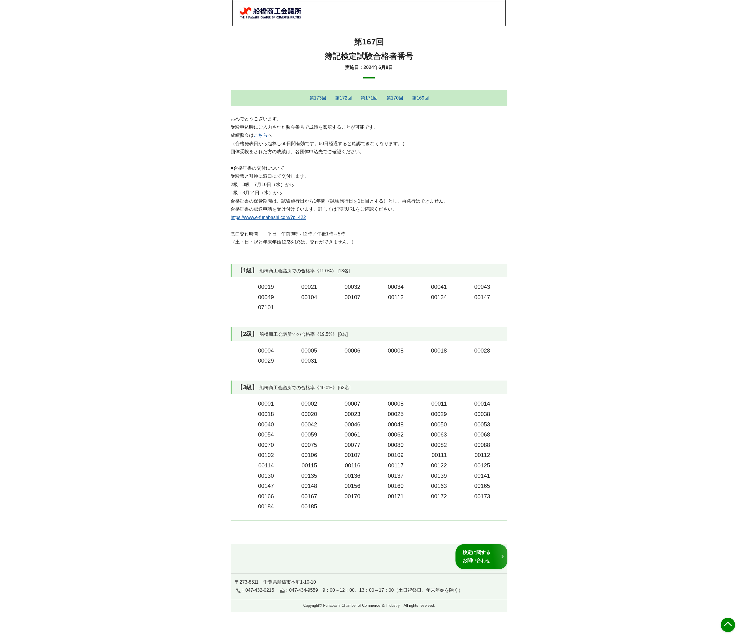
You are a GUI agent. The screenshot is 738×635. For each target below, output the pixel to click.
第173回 (317, 97)
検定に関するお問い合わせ (476, 556)
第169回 (420, 97)
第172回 (343, 97)
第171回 (369, 97)
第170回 (394, 97)
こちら (261, 135)
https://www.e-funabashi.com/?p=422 (268, 217)
